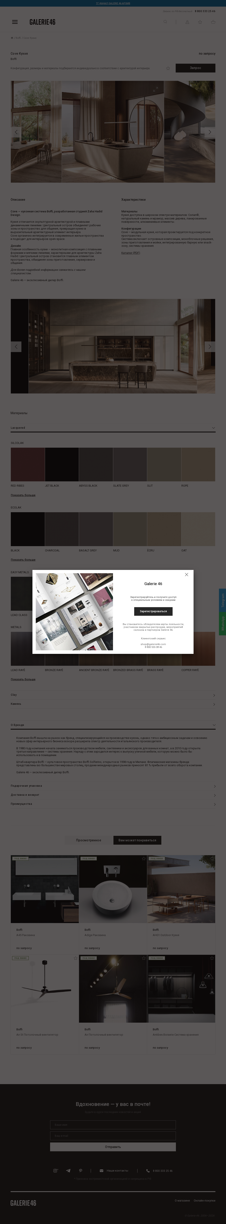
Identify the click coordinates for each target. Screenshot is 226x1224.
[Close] (186, 575)
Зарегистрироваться (153, 611)
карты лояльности (172, 624)
